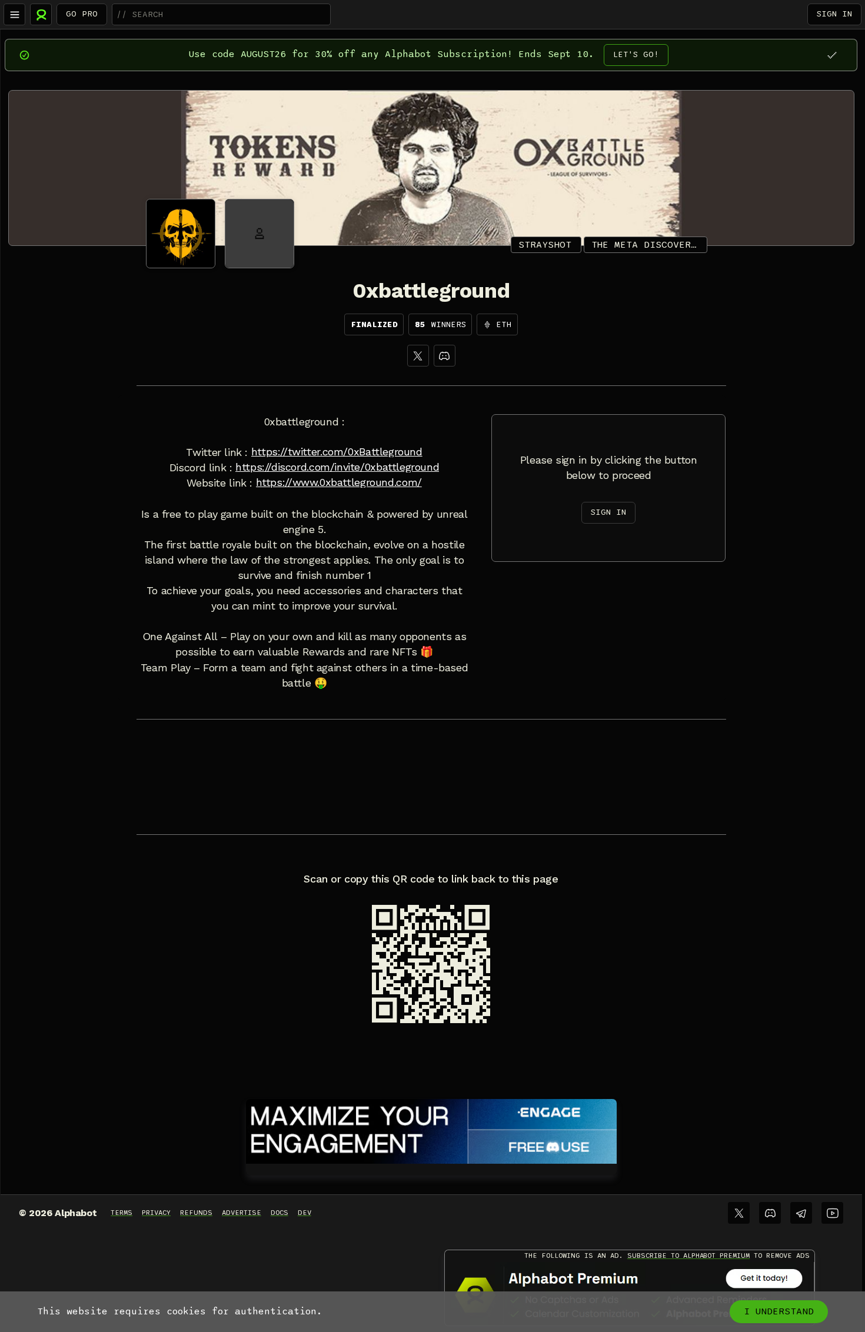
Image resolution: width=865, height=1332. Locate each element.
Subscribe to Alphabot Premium (688, 1255)
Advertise (241, 1212)
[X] (418, 356)
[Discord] (444, 356)
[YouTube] (832, 1213)
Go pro (82, 14)
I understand (779, 1311)
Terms (121, 1212)
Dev (304, 1212)
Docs (279, 1212)
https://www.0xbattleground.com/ (339, 482)
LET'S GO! (636, 54)
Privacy (156, 1212)
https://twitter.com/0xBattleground (336, 452)
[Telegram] (801, 1213)
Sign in (834, 14)
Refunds (196, 1212)
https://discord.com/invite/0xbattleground (337, 467)
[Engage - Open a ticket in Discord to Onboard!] (431, 1129)
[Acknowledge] (832, 55)
